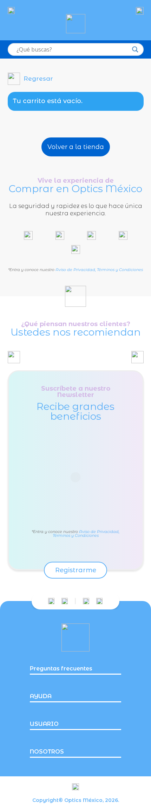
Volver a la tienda (75, 147)
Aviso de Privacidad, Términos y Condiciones (99, 269)
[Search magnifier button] (135, 49)
